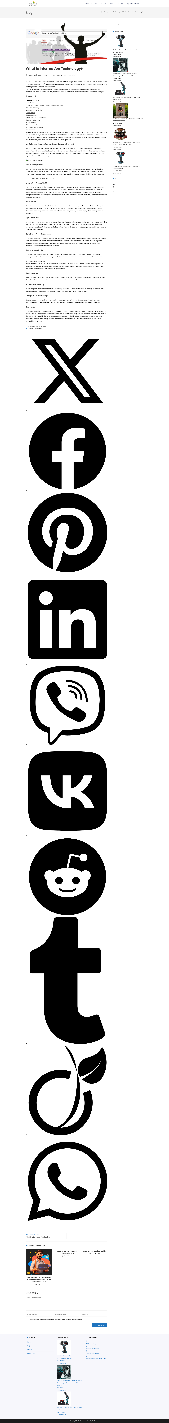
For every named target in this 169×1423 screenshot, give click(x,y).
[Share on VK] (67, 836)
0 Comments (70, 76)
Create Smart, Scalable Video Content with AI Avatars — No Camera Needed (39, 1279)
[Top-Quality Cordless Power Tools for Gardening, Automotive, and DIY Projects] (120, 65)
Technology (56, 76)
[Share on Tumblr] (67, 1043)
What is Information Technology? (132, 12)
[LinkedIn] (113, 189)
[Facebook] (114, 185)
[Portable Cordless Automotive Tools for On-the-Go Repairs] (120, 41)
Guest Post (31, 1353)
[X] (114, 182)
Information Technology (38, 326)
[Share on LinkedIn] (67, 664)
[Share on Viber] (67, 744)
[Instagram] (113, 187)
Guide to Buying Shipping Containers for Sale (66, 1252)
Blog (28, 1346)
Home (29, 1342)
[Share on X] (67, 410)
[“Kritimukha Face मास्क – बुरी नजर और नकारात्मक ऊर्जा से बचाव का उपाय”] (120, 110)
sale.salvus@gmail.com (98, 1359)
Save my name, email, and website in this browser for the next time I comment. (56, 1320)
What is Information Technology (43, 178)
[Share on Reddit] (67, 916)
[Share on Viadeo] (67, 1135)
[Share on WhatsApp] (67, 1226)
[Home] (101, 12)
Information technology (34, 238)
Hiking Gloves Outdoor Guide (94, 1251)
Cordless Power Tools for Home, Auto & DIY (126, 97)
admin (30, 76)
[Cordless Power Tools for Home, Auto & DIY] (120, 89)
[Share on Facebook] (67, 490)
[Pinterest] (113, 192)
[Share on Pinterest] (67, 573)
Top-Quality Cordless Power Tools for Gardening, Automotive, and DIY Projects (69, 1382)
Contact (30, 1349)
